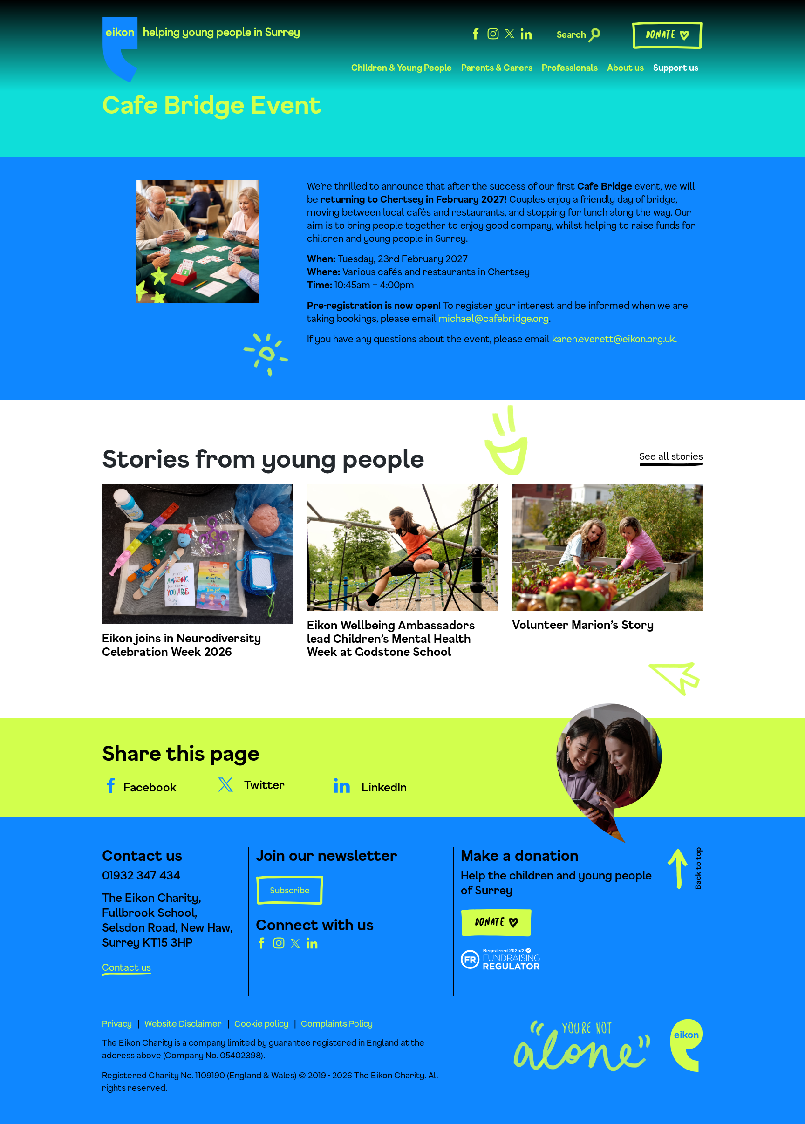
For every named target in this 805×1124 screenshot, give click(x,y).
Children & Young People (401, 67)
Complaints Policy (337, 1023)
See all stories (671, 456)
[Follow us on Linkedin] (526, 32)
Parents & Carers (496, 67)
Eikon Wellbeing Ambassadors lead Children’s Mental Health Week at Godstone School (391, 639)
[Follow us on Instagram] (493, 32)
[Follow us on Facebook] (476, 32)
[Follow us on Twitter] (510, 32)
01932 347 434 (141, 875)
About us (625, 67)
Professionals (570, 67)
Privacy (117, 1023)
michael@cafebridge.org (494, 318)
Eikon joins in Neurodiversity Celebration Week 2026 (181, 645)
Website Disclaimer (183, 1023)
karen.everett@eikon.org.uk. (614, 339)
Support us (675, 67)
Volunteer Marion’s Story (583, 624)
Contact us (126, 967)
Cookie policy (261, 1023)
